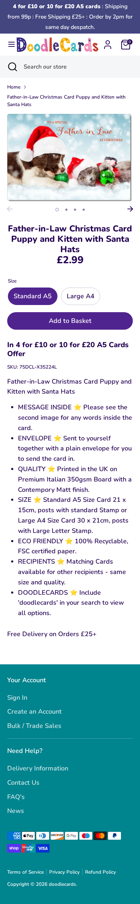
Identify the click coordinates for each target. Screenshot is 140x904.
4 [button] (84, 210)
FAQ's (16, 797)
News (15, 810)
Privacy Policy (64, 872)
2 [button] (66, 210)
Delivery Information (37, 768)
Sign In (17, 697)
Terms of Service (25, 872)
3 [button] (75, 210)
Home (13, 87)
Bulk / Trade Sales (34, 725)
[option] (70, 158)
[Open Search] (11, 66)
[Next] (130, 209)
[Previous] (10, 209)
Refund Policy (100, 872)
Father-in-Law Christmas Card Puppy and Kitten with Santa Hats (66, 101)
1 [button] (57, 209)
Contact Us (23, 782)
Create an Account (34, 711)
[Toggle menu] (8, 44)
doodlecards (62, 884)
